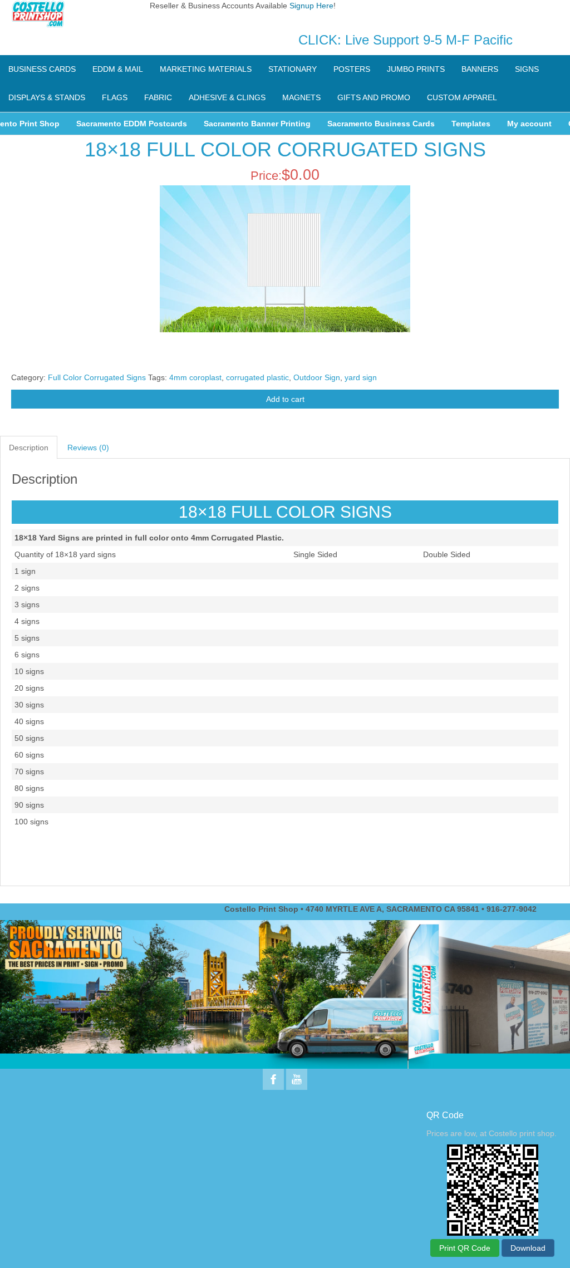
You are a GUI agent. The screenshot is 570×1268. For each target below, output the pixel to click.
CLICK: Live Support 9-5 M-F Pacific (405, 39)
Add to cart (285, 399)
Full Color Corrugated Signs (97, 377)
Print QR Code (464, 1248)
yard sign (361, 377)
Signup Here (311, 5)
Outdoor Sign (316, 377)
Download (528, 1248)
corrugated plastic (257, 377)
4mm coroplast (195, 377)
